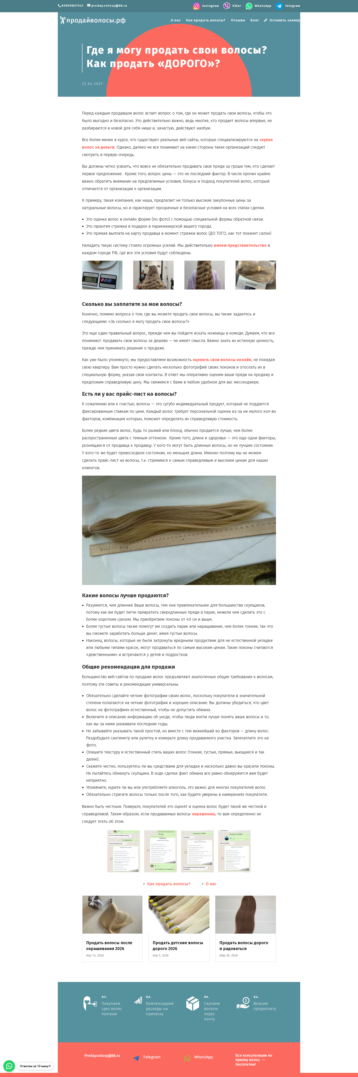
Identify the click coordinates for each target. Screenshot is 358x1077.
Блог (254, 20)
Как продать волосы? (206, 20)
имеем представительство (240, 245)
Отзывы (238, 20)
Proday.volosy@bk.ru (102, 1055)
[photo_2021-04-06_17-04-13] (123, 872)
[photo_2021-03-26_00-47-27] (256, 275)
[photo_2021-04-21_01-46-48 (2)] (160, 872)
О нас (176, 20)
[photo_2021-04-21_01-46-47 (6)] (204, 275)
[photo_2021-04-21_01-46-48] (102, 275)
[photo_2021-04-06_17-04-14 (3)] (197, 872)
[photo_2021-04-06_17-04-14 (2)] (234, 872)
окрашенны (203, 813)
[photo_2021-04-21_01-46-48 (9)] (153, 275)
